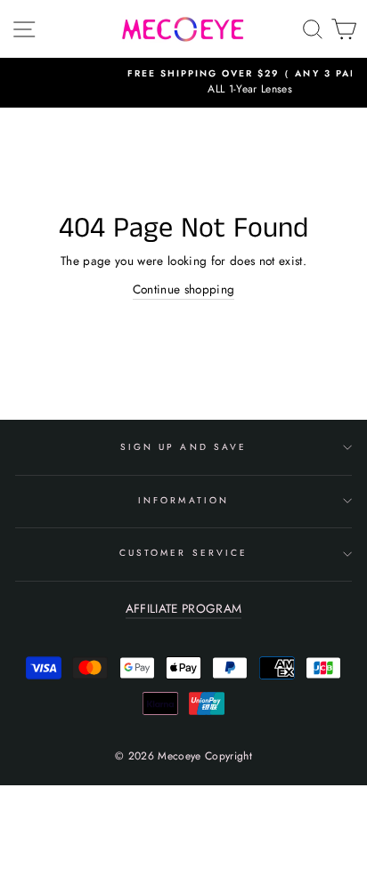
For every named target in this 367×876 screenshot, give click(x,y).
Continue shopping (184, 289)
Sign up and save (183, 447)
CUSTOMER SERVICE (183, 552)
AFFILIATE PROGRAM (184, 608)
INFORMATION (183, 500)
